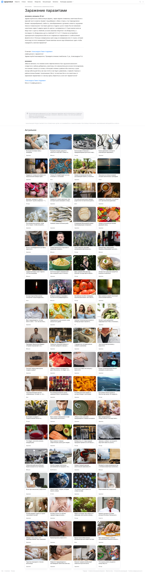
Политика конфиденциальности (135, 570)
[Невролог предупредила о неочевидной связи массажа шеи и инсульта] (60, 556)
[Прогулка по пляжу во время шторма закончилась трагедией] (108, 169)
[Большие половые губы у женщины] (36, 145)
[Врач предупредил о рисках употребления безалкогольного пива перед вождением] (108, 532)
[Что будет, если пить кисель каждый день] (36, 435)
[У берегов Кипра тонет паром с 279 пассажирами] (36, 266)
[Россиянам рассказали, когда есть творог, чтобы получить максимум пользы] (36, 218)
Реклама (13, 570)
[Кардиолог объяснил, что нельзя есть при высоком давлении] (108, 194)
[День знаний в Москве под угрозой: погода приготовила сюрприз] (84, 266)
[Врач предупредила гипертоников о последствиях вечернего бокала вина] (108, 411)
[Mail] (2, 2)
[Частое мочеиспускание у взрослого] (108, 339)
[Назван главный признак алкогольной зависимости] (84, 460)
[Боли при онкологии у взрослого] (36, 484)
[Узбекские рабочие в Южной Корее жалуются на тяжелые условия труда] (36, 460)
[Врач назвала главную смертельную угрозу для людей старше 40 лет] (60, 435)
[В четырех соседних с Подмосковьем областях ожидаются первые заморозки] (36, 411)
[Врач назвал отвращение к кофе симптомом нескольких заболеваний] (60, 411)
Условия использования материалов (96, 570)
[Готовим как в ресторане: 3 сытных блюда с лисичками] (84, 387)
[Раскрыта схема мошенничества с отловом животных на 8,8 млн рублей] (108, 460)
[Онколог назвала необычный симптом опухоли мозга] (84, 556)
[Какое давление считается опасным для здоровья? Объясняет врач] (108, 145)
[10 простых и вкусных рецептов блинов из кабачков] (108, 266)
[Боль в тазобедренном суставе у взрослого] (36, 242)
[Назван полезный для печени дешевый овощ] (108, 218)
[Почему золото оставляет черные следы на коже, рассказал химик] (60, 508)
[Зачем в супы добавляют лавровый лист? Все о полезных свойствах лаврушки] (108, 315)
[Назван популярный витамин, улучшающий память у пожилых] (84, 169)
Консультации (28, 6)
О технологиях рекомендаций (120, 570)
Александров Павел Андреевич (42, 51)
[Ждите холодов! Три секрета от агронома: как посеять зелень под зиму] (84, 508)
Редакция (85, 570)
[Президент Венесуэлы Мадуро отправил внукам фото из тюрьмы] (36, 339)
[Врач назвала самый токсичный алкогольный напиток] (108, 290)
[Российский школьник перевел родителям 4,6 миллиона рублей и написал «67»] (84, 194)
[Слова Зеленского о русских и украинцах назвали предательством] (60, 242)
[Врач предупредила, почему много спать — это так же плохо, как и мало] (36, 315)
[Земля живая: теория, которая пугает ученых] (60, 484)
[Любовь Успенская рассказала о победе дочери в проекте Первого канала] (84, 315)
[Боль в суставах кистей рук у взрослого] (84, 363)
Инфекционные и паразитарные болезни (44, 6)
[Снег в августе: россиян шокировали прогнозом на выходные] (84, 242)
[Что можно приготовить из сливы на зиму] (84, 484)
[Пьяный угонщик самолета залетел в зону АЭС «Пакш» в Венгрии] (60, 145)
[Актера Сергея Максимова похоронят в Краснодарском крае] (36, 290)
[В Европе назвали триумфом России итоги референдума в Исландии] (60, 290)
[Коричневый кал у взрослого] (108, 484)
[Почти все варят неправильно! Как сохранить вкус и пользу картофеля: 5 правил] (60, 266)
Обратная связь (109, 570)
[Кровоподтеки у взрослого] (60, 532)
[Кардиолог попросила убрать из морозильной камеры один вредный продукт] (36, 169)
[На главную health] (8, 2)
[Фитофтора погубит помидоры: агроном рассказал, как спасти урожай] (84, 290)
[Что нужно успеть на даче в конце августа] (108, 556)
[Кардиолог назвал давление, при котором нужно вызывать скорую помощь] (60, 194)
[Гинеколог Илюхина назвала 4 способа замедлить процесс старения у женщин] (60, 339)
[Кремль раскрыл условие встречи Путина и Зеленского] (108, 508)
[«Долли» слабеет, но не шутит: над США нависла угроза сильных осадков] (108, 435)
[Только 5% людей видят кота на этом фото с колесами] (60, 169)
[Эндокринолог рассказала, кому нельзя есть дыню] (60, 315)
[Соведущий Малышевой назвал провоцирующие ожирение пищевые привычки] (84, 218)
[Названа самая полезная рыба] (60, 218)
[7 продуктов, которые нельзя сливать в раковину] (84, 339)
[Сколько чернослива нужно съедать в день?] (36, 363)
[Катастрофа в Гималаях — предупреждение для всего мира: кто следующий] (84, 145)
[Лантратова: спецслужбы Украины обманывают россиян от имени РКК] (108, 242)
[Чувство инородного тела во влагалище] (36, 556)
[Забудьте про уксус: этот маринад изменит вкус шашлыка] (36, 532)
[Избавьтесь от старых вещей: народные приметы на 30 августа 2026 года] (84, 435)
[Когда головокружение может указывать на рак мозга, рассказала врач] (108, 363)
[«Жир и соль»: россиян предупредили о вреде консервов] (84, 411)
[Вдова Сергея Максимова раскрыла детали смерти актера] (84, 532)
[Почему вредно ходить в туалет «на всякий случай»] (36, 508)
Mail (2, 570)
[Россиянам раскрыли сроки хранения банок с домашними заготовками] (60, 387)
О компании (7, 570)
